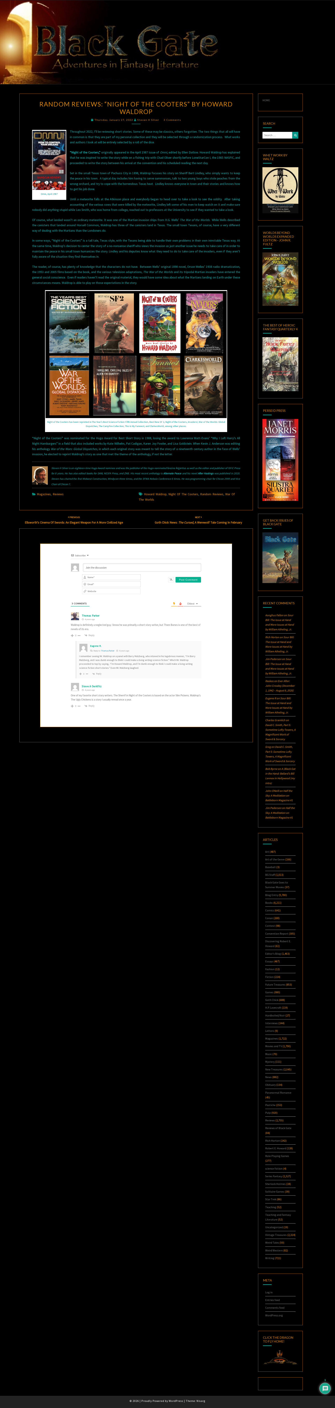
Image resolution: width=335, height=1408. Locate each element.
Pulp (268, 1112)
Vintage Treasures (276, 1235)
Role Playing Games (277, 1156)
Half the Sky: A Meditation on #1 (279, 795)
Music (268, 1054)
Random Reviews (211, 494)
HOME (266, 100)
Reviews (58, 494)
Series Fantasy (273, 1176)
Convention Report (276, 933)
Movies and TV (273, 1046)
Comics (269, 910)
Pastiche (270, 1105)
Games (269, 992)
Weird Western (274, 1250)
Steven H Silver (148, 119)
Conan (269, 918)
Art (267, 851)
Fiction (269, 977)
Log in (269, 1292)
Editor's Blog (273, 953)
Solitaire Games (274, 1191)
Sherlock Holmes (275, 1184)
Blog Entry (271, 895)
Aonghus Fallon (274, 615)
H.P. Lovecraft (273, 1007)
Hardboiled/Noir (275, 1015)
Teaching (270, 1207)
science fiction (273, 1168)
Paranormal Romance (278, 1092)
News (268, 1077)
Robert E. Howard (275, 1148)
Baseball (270, 867)
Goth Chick (271, 1000)
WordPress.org (274, 1315)
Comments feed (274, 1307)
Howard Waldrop (155, 494)
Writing (269, 1258)
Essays (269, 961)
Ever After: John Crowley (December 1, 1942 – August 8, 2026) (280, 685)
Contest (270, 925)
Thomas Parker (107, 650)
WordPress (176, 1401)
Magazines (44, 494)
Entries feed (272, 1300)
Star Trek (270, 1199)
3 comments (172, 119)
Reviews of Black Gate (278, 1128)
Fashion (269, 969)
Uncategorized (274, 1227)
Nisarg (200, 1401)
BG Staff (270, 874)
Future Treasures (275, 984)
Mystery (270, 1061)
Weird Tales (272, 1242)
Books (269, 902)
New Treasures (274, 1069)
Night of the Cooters (183, 494)
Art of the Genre (275, 859)
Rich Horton (272, 1140)
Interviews (271, 1023)
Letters (269, 1031)
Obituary (270, 1084)
